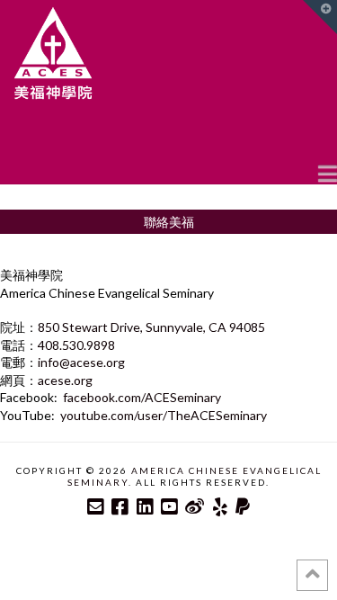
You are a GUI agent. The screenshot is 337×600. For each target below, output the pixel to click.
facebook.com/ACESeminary (142, 397)
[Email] (95, 506)
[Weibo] (194, 506)
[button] (327, 173)
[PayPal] (242, 506)
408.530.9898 (76, 345)
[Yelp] (220, 506)
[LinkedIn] (145, 506)
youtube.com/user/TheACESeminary (163, 415)
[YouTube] (169, 506)
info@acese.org (81, 362)
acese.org (65, 380)
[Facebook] (119, 506)
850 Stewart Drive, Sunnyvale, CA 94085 (151, 327)
